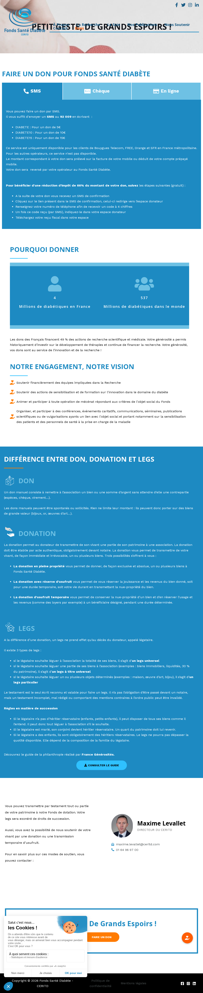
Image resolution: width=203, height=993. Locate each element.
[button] (101, 765)
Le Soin (113, 26)
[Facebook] (176, 5)
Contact (60, 29)
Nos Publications (142, 26)
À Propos (61, 26)
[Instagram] (190, 5)
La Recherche (88, 26)
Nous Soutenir (177, 26)
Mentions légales (133, 983)
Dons (79, 29)
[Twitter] (183, 5)
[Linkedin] (197, 5)
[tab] (32, 91)
